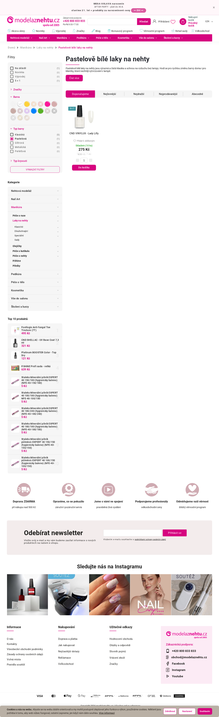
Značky (114, 663)
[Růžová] (47, 104)
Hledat (143, 21)
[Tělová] (13, 110)
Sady (17, 240)
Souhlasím (205, 711)
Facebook (178, 663)
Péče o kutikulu (21, 251)
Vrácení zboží (117, 657)
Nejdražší (138, 94)
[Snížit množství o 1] (77, 160)
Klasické (19, 227)
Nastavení (187, 711)
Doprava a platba (67, 638)
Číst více (74, 78)
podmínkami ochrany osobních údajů (150, 539)
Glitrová (37, 142)
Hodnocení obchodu (121, 638)
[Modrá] (34, 110)
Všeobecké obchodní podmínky (25, 649)
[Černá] (54, 110)
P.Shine (17, 260)
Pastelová (37, 138)
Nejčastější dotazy (68, 651)
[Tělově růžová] (54, 104)
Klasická (37, 134)
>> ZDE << (138, 10)
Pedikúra (16, 274)
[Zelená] (41, 110)
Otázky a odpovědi (120, 645)
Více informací (107, 713)
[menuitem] (21, 37)
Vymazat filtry (35, 169)
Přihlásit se (174, 532)
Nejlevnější (109, 94)
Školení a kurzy (20, 306)
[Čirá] (13, 104)
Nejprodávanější (168, 94)
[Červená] (41, 104)
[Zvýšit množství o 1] (90, 160)
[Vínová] (20, 110)
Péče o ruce (19, 215)
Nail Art (15, 199)
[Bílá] (20, 104)
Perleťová (37, 151)
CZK (207, 21)
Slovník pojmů (118, 651)
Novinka (37, 72)
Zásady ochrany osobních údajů (25, 654)
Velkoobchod (65, 663)
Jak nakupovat (66, 645)
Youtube (177, 676)
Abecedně (197, 94)
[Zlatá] (20, 117)
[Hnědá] (47, 110)
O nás (10, 638)
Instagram (178, 670)
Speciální (19, 235)
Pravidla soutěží (16, 664)
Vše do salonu (19, 298)
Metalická (37, 147)
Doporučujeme (80, 94)
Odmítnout (170, 711)
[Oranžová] (34, 104)
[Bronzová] (27, 117)
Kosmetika (17, 290)
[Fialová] (27, 110)
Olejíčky (17, 246)
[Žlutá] (27, 104)
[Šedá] (13, 117)
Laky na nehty (20, 220)
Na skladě (37, 68)
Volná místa (14, 659)
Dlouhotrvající (21, 231)
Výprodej (37, 76)
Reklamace (64, 657)
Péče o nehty (20, 255)
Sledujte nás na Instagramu (109, 566)
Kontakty (12, 644)
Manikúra (16, 207)
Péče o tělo (17, 282)
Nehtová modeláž (21, 190)
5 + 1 (37, 80)
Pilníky (16, 265)
